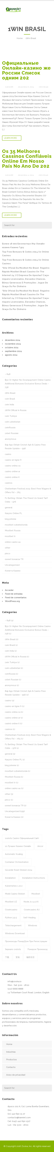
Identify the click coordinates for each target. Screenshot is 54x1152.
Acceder (9, 590)
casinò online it (12, 477)
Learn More (10, 138)
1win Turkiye (11, 416)
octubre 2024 (11, 347)
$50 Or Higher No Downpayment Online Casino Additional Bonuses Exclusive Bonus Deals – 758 (28, 384)
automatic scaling (14, 854)
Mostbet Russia (12, 530)
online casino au (13, 542)
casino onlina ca (12, 465)
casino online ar (12, 471)
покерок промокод (37, 949)
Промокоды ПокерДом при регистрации (26, 941)
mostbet (35, 894)
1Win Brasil (31, 38)
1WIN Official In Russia (15, 410)
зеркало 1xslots (13, 949)
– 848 (7, 374)
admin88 (9, 87)
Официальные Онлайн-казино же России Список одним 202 (26, 70)
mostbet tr (10, 536)
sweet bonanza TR (14, 559)
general (8, 507)
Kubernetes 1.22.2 (13, 886)
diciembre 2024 (12, 340)
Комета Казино (12, 571)
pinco (7, 553)
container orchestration (17, 862)
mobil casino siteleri (15, 894)
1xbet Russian (11, 433)
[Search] (48, 225)
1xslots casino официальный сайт (22, 838)
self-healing (29, 917)
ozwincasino (11, 909)
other (7, 548)
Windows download (15, 933)
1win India (9, 404)
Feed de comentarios (15, 597)
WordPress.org (12, 601)
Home (20, 38)
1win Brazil (10, 399)
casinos (8, 483)
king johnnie (10, 519)
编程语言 (30, 957)
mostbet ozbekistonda (16, 525)
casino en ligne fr (13, 460)
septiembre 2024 (13, 351)
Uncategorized (12, 565)
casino (8, 454)
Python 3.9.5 (11, 917)
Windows (32, 925)
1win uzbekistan (12, 422)
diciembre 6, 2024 (26, 87)
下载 (7, 957)
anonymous (10, 439)
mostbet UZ (11, 901)
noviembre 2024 (13, 344)
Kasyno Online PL (13, 513)
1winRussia (10, 427)
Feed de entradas (14, 594)
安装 (18, 957)
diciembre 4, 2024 (26, 175)
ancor (40, 846)
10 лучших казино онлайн (18, 846)
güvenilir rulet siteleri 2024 (18, 870)
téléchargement (13, 925)
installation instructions (33, 878)
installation (10, 878)
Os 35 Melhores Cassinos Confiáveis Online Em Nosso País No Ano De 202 (27, 158)
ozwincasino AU (32, 909)
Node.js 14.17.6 (31, 901)
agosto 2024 (11, 355)
